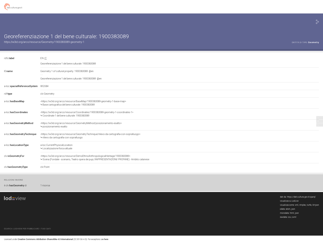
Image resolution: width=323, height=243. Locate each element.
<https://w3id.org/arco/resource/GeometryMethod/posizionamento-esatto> (81, 125)
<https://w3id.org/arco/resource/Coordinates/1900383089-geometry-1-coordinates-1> (86, 114)
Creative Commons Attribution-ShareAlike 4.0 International (45, 239)
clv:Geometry (47, 93)
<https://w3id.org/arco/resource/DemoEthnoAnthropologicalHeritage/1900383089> (94, 158)
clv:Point (44, 167)
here (106, 239)
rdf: (8, 93)
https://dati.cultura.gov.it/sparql (301, 197)
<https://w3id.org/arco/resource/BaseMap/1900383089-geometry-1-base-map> (83, 103)
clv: (14, 156)
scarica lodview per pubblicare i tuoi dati (27, 229)
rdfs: (9, 58)
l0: (8, 71)
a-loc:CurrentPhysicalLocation (56, 147)
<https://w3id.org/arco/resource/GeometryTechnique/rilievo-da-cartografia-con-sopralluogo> (90, 136)
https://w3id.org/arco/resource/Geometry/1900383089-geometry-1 (44, 42)
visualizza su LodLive (289, 201)
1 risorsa (45, 185)
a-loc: (21, 86)
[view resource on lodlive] (317, 22)
